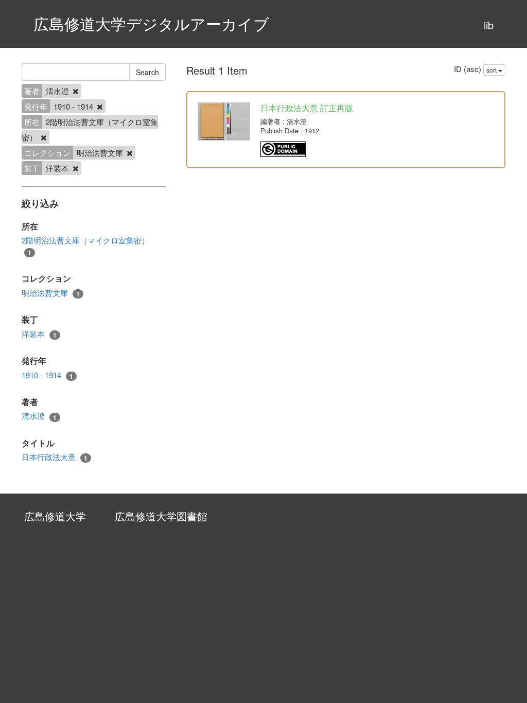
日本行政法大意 (54, 457)
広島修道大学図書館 (161, 515)
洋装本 (39, 334)
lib (489, 24)
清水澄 (39, 415)
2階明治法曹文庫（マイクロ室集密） (85, 246)
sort (492, 69)
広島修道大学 (55, 515)
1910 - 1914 (47, 375)
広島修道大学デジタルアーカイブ (151, 23)
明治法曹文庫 (51, 292)
